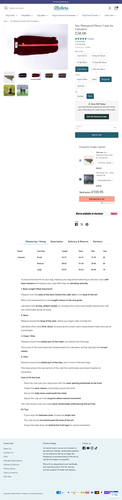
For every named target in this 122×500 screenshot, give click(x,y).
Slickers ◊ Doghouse (22, 493)
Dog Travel (10, 15)
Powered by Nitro (108, 203)
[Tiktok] (96, 448)
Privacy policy (9, 468)
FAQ (5, 456)
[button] (81, 39)
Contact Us (8, 453)
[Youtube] (88, 448)
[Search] (48, 8)
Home (6, 21)
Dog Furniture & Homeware (64, 15)
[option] (36, 48)
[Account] (109, 8)
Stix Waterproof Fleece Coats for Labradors (24, 21)
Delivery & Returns (78, 241)
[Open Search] (6, 8)
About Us (7, 448)
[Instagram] (92, 448)
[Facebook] (84, 448)
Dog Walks (26, 15)
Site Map (7, 476)
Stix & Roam (81, 41)
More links (109, 15)
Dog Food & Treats (90, 15)
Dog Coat (82, 44)
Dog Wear (41, 15)
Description (57, 241)
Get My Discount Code (97, 116)
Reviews (97, 241)
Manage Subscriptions (13, 460)
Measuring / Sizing (36, 241)
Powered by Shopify (36, 493)
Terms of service (11, 472)
